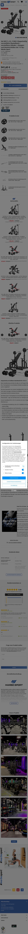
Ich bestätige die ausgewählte (14, 481)
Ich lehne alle (14, 485)
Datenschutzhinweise (18, 451)
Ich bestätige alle (14, 477)
